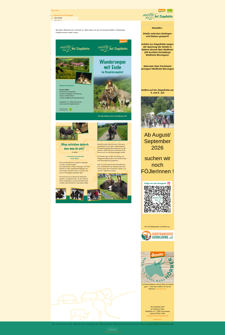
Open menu (55, 10)
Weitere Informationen (112, 332)
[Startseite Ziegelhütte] (157, 20)
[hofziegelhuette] (157, 213)
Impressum (157, 319)
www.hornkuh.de (160, 289)
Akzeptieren (112, 329)
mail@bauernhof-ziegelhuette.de (157, 316)
